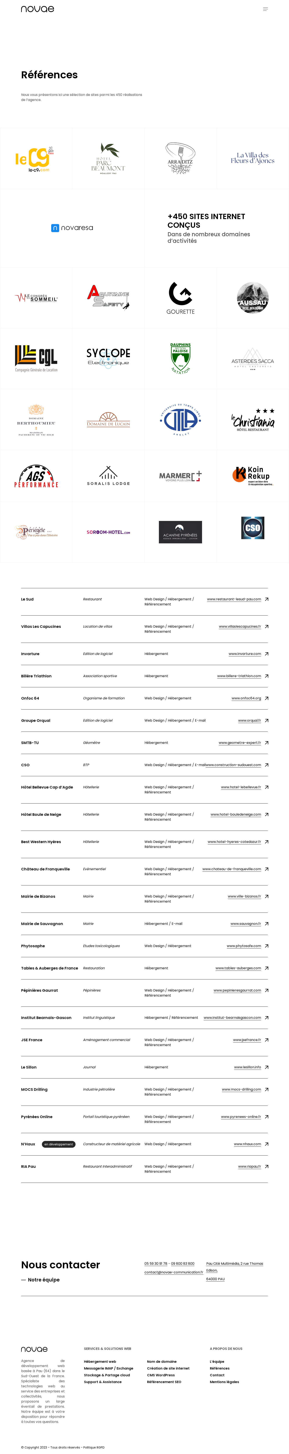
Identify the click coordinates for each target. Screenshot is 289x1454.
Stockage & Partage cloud (107, 1375)
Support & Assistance (103, 1381)
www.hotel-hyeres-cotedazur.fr (234, 841)
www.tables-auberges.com (238, 968)
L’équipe (217, 1361)
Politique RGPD (94, 1447)
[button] (265, 9)
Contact (217, 1375)
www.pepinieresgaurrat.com (237, 990)
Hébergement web (100, 1361)
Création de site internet (168, 1368)
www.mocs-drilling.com (241, 1089)
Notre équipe (44, 1280)
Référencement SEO (164, 1381)
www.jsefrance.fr (247, 1039)
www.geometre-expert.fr (240, 742)
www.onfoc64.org (246, 698)
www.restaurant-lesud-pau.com (234, 599)
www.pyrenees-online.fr (241, 1116)
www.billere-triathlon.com (239, 676)
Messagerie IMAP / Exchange (108, 1368)
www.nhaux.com (247, 1144)
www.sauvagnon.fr (246, 923)
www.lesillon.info (247, 1067)
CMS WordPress (161, 1375)
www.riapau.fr (249, 1166)
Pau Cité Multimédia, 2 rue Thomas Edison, (234, 1267)
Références (220, 1368)
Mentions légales (224, 1381)
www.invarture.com (245, 653)
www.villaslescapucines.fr (240, 626)
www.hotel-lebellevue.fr (241, 787)
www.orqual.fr (249, 720)
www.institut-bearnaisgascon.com (232, 1017)
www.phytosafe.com (244, 945)
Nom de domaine (162, 1361)
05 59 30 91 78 (155, 1263)
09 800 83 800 (182, 1263)
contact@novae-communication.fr (173, 1272)
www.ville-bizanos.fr (244, 896)
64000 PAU (215, 1279)
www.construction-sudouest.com (233, 764)
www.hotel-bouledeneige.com (236, 814)
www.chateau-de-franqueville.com (231, 869)
